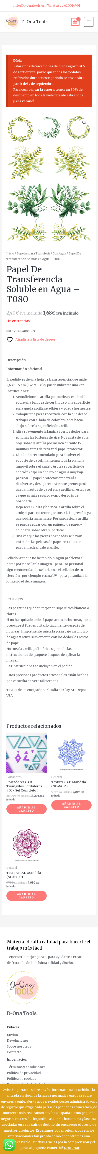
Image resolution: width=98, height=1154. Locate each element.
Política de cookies (21, 1079)
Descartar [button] (72, 1148)
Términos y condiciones (26, 1067)
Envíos (12, 1035)
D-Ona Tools (34, 21)
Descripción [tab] (16, 360)
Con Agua (59, 253)
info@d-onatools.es (29, 6)
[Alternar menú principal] (88, 21)
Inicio (10, 253)
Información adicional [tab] (24, 369)
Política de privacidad (24, 1073)
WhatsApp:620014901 (63, 6)
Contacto (14, 1052)
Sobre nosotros (19, 1046)
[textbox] (49, 647)
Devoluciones (17, 1041)
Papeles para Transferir (33, 253)
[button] (84, 123)
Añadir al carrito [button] (26, 809)
